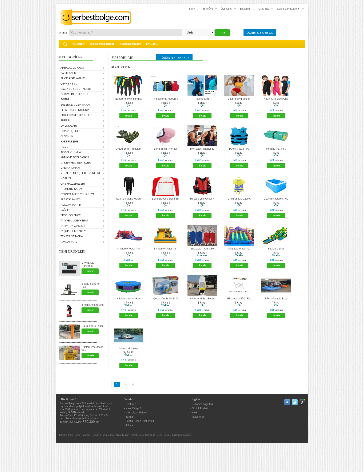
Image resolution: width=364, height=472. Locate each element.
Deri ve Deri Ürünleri (75, 94)
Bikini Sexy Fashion (239, 98)
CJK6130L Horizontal (88, 264)
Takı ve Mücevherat (74, 220)
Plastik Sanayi (70, 199)
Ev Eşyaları (68, 125)
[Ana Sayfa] (65, 44)
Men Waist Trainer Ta (202, 148)
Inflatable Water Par (128, 248)
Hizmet (65, 146)
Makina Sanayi (70, 167)
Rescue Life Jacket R (202, 198)
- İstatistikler (197, 416)
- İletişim (129, 425)
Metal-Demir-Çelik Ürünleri (80, 173)
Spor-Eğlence (70, 215)
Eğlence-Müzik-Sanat (75, 104)
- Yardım (129, 416)
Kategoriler (78, 43)
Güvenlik (66, 136)
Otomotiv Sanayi (71, 189)
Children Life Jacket (239, 198)
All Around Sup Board (202, 298)
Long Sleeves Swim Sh (165, 198)
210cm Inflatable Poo (276, 198)
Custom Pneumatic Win (92, 349)
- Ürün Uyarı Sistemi (135, 412)
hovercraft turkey (128, 348)
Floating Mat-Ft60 (276, 148)
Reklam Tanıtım (70, 204)
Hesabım (245, 8)
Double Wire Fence (93, 325)
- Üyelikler (130, 404)
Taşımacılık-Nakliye (73, 231)
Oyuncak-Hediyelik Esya (77, 194)
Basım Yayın (68, 73)
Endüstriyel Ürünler (76, 115)
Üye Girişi (226, 8)
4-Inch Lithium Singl (93, 304)
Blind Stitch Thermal (165, 148)
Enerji (65, 120)
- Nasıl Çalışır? (132, 408)
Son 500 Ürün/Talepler (102, 43)
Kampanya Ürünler (130, 43)
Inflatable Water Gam (128, 298)
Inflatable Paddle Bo (202, 248)
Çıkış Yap (263, 8)
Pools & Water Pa (239, 148)
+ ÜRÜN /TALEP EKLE (174, 57)
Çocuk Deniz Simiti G (165, 298)
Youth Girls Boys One (276, 98)
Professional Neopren (165, 98)
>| (133, 384)
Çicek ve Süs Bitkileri (75, 88)
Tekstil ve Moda (71, 236)
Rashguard (202, 98)
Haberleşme (69, 141)
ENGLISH (152, 43)
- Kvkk (193, 412)
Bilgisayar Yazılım (72, 78)
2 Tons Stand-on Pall (91, 285)
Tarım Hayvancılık (72, 225)
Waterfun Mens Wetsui (128, 198)
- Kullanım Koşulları (201, 404)
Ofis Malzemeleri (72, 183)
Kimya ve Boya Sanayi (74, 157)
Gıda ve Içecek (70, 131)
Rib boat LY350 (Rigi (239, 298)
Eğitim (64, 99)
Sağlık (65, 210)
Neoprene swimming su (128, 98)
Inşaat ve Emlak (71, 152)
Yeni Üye (208, 8)
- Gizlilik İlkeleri (199, 408)
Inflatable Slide (276, 248)
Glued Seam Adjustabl (128, 148)
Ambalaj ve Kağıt (72, 67)
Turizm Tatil (68, 241)
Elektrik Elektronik (74, 110)
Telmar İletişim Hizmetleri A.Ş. (130, 435)
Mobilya (65, 178)
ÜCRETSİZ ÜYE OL (260, 32)
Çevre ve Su (69, 83)
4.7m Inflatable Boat (276, 298)
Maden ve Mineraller (75, 162)
